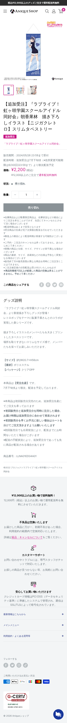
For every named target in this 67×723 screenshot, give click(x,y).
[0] (61, 11)
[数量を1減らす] (15, 194)
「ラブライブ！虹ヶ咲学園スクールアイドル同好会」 (32, 143)
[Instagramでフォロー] (18, 665)
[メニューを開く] (5, 11)
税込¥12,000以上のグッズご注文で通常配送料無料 (33, 2)
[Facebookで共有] (41, 284)
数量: (6, 194)
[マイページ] (53, 11)
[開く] (47, 11)
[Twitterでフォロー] (12, 665)
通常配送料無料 (48, 175)
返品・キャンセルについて (27, 537)
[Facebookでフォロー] (5, 665)
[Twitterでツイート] (54, 284)
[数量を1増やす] (37, 194)
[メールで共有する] (61, 284)
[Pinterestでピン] (48, 284)
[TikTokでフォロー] (25, 665)
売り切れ (33, 207)
